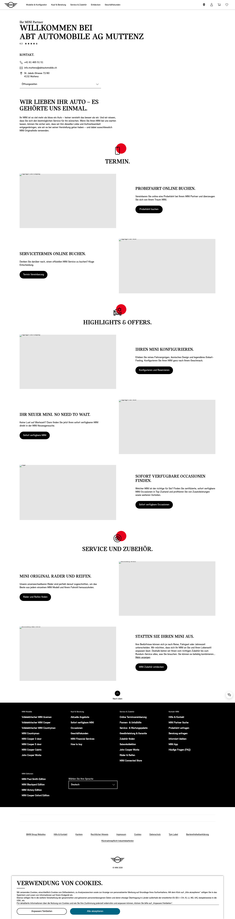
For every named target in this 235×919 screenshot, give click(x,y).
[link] (204, 5)
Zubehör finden (127, 739)
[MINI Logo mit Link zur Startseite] (117, 860)
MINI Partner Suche (178, 723)
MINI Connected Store (131, 761)
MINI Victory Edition (32, 790)
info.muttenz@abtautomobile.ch (40, 68)
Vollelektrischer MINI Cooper (36, 723)
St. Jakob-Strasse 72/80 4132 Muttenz (37, 75)
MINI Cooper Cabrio (31, 750)
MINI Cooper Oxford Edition (35, 795)
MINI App (173, 744)
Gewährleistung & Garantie (133, 733)
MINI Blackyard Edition (33, 785)
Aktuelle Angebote (80, 717)
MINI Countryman (30, 733)
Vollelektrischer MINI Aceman (37, 717)
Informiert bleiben (177, 739)
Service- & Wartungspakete (134, 728)
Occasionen (77, 728)
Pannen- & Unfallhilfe (130, 723)
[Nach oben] (117, 693)
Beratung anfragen (178, 733)
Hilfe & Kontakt (176, 717)
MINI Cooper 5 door (31, 744)
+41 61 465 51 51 (33, 62)
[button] (211, 5)
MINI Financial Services (82, 739)
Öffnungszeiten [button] (29, 84)
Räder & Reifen (127, 755)
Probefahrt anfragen (179, 728)
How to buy (76, 744)
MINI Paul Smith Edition (34, 779)
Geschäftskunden (79, 733)
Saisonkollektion (128, 744)
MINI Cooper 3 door (31, 739)
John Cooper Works (31, 755)
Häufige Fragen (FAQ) (180, 750)
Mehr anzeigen (142, 657)
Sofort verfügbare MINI (82, 723)
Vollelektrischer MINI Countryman (38, 728)
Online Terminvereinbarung (133, 717)
